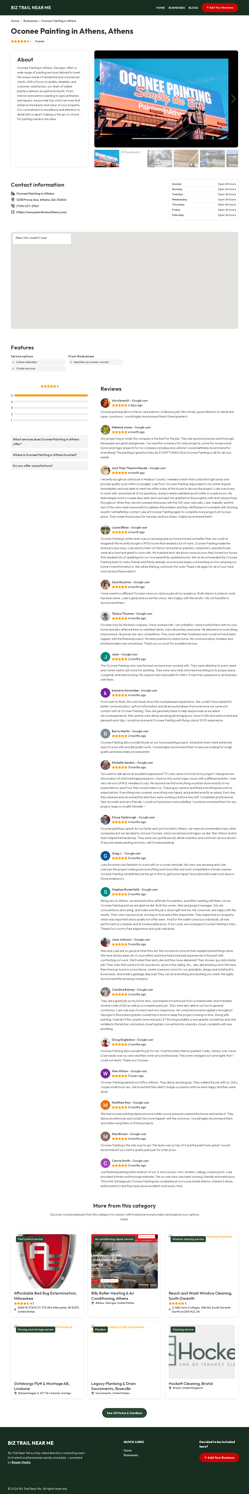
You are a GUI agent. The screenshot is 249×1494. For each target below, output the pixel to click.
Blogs (193, 8)
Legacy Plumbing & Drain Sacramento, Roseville (113, 1386)
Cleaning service (183, 1329)
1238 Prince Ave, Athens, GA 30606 (41, 200)
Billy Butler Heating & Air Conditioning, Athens (112, 1296)
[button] (233, 99)
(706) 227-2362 (27, 206)
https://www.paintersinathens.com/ (41, 212)
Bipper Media (21, 1462)
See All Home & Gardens (124, 1413)
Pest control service (30, 1239)
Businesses (177, 8)
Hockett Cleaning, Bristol (191, 1383)
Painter (40, 41)
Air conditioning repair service (114, 1239)
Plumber (100, 1329)
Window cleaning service (188, 1239)
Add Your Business (221, 7)
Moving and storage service (35, 1329)
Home (160, 8)
